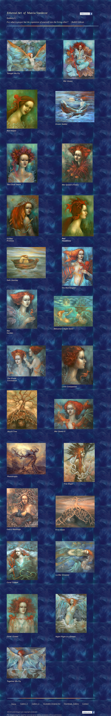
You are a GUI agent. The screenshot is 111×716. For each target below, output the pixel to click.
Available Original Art (51, 704)
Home (13, 704)
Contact (85, 704)
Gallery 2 (24, 704)
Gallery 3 (35, 704)
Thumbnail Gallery (71, 704)
